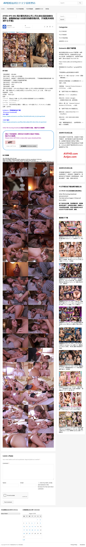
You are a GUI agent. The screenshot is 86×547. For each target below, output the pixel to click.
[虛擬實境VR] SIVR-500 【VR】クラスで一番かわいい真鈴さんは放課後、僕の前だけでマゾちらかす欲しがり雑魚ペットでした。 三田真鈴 (71, 259)
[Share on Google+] (52, 27)
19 (29, 530)
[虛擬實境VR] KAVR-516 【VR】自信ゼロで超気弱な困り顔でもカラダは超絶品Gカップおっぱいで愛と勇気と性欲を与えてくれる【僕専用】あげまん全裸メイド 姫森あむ (71, 430)
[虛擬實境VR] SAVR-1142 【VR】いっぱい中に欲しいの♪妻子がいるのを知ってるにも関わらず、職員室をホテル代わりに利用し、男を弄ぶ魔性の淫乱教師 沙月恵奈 (71, 346)
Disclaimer (82, 544)
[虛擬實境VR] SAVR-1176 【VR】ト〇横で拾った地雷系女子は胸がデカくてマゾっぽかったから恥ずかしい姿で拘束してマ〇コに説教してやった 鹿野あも (71, 303)
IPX (20, 32)
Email (21, 483)
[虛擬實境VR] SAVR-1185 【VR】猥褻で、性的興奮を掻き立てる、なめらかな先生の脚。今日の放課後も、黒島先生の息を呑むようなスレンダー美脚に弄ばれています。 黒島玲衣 (71, 281)
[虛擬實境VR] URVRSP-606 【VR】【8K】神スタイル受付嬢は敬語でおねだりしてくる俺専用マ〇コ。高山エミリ (71, 238)
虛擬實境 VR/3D (39, 9)
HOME (3, 9)
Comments (27, 26)
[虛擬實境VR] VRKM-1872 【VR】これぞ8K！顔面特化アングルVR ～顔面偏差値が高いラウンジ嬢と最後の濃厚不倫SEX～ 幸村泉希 (71, 367)
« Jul (24, 539)
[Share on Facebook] (44, 27)
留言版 (47, 9)
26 (29, 533)
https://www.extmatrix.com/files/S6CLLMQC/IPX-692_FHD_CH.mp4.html (24, 122)
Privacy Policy (74, 544)
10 (24, 526)
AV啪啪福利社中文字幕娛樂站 (16, 544)
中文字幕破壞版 (20, 9)
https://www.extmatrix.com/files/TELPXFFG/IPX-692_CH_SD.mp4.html (24, 116)
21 (35, 530)
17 (24, 530)
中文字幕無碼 (29, 9)
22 (38, 530)
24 (24, 533)
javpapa (9, 25)
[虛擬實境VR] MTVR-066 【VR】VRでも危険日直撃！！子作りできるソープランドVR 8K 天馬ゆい (70, 408)
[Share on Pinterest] (50, 27)
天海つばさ (24, 32)
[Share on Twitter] (47, 27)
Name (4, 483)
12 (29, 526)
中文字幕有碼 (10, 9)
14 (35, 526)
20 (32, 530)
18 (26, 530)
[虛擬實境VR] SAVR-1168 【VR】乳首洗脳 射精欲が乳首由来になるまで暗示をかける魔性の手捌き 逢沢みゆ (71, 324)
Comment (6, 463)
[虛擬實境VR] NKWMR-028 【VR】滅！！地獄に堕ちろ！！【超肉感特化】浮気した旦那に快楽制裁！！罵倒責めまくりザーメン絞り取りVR (71, 388)
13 (32, 526)
